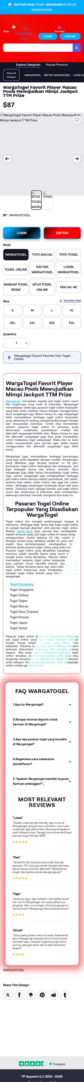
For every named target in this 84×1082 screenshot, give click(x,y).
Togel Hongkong (22, 584)
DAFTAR (70, 36)
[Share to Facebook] (19, 994)
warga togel (25, 531)
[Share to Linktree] (31, 994)
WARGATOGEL (13, 970)
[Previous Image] (7, 158)
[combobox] (38, 48)
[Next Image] (76, 158)
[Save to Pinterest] (42, 994)
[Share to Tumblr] (65, 994)
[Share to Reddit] (54, 994)
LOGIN (47, 36)
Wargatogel (13, 401)
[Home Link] (24, 33)
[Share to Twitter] (8, 994)
